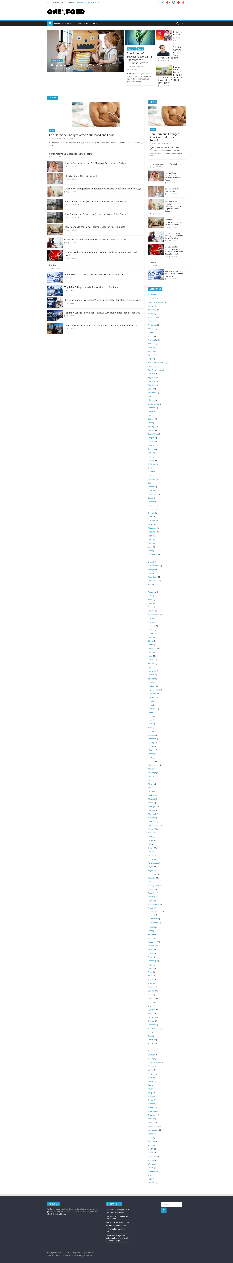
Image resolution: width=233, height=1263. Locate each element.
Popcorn (151, 900)
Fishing (151, 596)
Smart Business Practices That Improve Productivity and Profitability (100, 325)
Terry (150, 1092)
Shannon (151, 998)
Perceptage (152, 874)
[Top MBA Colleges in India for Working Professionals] (55, 286)
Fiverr (150, 599)
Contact (69, 23)
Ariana (150, 336)
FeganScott (152, 577)
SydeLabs (152, 1077)
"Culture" (151, 298)
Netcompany (153, 825)
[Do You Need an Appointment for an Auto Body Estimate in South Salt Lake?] (55, 251)
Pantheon (152, 859)
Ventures (151, 1141)
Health (150, 660)
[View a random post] (183, 23)
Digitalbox (152, 532)
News (52, 131)
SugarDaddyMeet (155, 1062)
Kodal (150, 727)
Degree (151, 524)
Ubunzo (151, 1122)
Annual (150, 328)
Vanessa (151, 1134)
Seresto (151, 991)
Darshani (151, 520)
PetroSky (151, 878)
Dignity (151, 535)
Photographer (153, 885)
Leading (151, 742)
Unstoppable (153, 1130)
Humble (151, 675)
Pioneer (151, 889)
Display (151, 543)
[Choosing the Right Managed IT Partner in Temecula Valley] (55, 238)
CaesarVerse (153, 434)
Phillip (150, 882)
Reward (151, 953)
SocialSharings (153, 1028)
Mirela (150, 791)
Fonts (152, 915)
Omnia (150, 855)
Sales (150, 972)
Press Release (153, 904)
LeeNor (151, 746)
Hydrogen (152, 678)
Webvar (151, 1160)
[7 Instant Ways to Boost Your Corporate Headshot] (164, 46)
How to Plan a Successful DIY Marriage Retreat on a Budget (99, 2)
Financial (151, 592)
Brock (150, 423)
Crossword (152, 505)
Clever (150, 471)
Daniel (150, 517)
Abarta (150, 306)
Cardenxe (151, 445)
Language (152, 735)
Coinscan (151, 479)
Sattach (151, 979)
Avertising (152, 351)
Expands (151, 562)
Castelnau (152, 449)
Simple (140, 49)
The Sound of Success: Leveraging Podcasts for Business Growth (139, 58)
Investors (151, 708)
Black (150, 389)
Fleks (150, 603)
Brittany (151, 419)
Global (150, 641)
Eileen (150, 550)
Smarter (151, 1021)
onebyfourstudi (132, 69)
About (96, 23)
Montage (151, 806)
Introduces (152, 701)
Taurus (151, 1085)
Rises (150, 957)
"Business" (152, 295)
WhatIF (151, 1168)
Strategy (151, 1058)
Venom (151, 1137)
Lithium (151, 754)
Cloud (150, 475)
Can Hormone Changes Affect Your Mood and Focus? (82, 135)
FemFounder (153, 581)
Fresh (150, 629)
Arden (150, 332)
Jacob (68, 68)
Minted (151, 787)
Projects (58, 23)
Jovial (150, 724)
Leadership (152, 739)
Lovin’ (150, 757)
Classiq (151, 468)
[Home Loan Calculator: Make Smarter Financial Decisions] (55, 273)
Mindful (151, 784)
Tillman (151, 1096)
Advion (150, 313)
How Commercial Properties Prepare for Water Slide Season (95, 201)
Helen (150, 667)
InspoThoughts (154, 690)
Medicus (151, 776)
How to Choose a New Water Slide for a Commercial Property (83, 63)
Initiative (151, 682)
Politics (151, 897)
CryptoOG (152, 513)
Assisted (151, 347)
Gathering (152, 637)
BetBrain (151, 374)
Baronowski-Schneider (157, 362)
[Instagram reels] (164, 31)
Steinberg (151, 1047)
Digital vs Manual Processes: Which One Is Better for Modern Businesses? (102, 299)
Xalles (150, 1179)
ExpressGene (153, 566)
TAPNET (151, 1081)
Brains (150, 411)
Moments (152, 799)
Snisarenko (152, 1025)
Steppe (151, 1051)
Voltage (151, 1152)
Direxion (151, 539)
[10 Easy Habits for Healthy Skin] (55, 175)
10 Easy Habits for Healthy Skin (80, 175)
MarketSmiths (153, 765)
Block (150, 396)
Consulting (152, 490)
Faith (150, 573)
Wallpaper (154, 922)
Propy (150, 930)
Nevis (150, 833)
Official (151, 851)
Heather (151, 663)
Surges (150, 1073)
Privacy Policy (83, 23)
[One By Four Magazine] (50, 23)
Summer (151, 1066)
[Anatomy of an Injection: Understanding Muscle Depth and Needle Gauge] (55, 187)
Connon (151, 486)
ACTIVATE (152, 310)
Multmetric (152, 814)
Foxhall (151, 618)
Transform (152, 1115)
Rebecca (151, 938)
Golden (151, 645)
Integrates (152, 693)
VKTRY (150, 1149)
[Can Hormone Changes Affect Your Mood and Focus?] (96, 103)
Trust (150, 1119)
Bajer (150, 359)
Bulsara (151, 430)
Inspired (151, 686)
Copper (151, 498)
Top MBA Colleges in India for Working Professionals (91, 287)
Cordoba (151, 502)
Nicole (150, 840)
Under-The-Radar (155, 1126)
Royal (150, 964)
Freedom (151, 626)
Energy (150, 558)
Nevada (151, 829)
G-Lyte (150, 633)
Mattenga (152, 772)
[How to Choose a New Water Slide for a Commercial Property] (85, 31)
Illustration (131, 49)
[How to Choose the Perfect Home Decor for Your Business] (55, 226)
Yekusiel (151, 1183)
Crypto (150, 509)
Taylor (150, 1088)
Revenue (151, 949)
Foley (150, 607)
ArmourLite (152, 340)
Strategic (151, 1055)
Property (151, 927)
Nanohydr (152, 818)
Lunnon (151, 761)
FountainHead (153, 614)
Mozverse (152, 810)
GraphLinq (152, 648)
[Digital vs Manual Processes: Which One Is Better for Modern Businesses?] (55, 299)
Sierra (150, 1006)
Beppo (150, 366)
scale (150, 983)
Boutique (151, 407)
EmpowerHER (153, 554)
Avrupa (151, 355)
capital (150, 441)
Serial (150, 994)
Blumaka (151, 400)
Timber (151, 1100)
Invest (150, 705)
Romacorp (152, 961)
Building (151, 426)
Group (150, 652)
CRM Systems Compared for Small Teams (70, 153)
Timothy (151, 1104)
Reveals (151, 946)
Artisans (151, 344)
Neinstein (151, 821)
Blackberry (152, 392)
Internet (151, 697)
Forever (151, 611)
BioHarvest (152, 381)
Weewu (151, 1164)
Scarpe (150, 987)
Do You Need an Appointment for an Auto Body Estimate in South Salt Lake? (101, 253)
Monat (150, 803)
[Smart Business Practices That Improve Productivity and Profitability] (55, 324)
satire (150, 976)
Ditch (150, 547)
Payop (150, 867)
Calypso (151, 438)
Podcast (151, 893)
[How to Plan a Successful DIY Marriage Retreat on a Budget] (55, 162)
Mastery (151, 769)
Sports (150, 1043)
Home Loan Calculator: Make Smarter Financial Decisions (94, 274)
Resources (152, 942)
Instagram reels (177, 33)
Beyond (151, 377)
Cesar (150, 456)
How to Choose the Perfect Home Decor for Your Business (94, 226)
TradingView (153, 1111)
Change (151, 460)
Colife (150, 483)
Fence (150, 584)
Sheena (151, 1002)
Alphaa (150, 321)
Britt (149, 415)
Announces (152, 325)
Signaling (151, 1009)
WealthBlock (153, 1156)
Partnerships (153, 863)
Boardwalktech (154, 404)
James (150, 716)
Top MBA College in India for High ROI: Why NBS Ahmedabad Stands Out (102, 312)
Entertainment (57, 57)
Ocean (150, 848)
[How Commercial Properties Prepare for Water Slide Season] (55, 200)
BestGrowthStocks (155, 370)
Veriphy (151, 1145)
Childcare (151, 464)
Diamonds (152, 528)
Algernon (151, 317)
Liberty (150, 750)
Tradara (151, 1107)
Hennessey (152, 671)
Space (150, 1036)
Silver (150, 1013)
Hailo (150, 656)
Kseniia (151, 731)
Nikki (150, 844)
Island (150, 712)
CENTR (151, 453)
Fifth (150, 588)
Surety (150, 1070)
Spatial (150, 1040)
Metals (150, 780)
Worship (151, 1175)
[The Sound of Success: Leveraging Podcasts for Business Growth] (140, 31)
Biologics (151, 385)
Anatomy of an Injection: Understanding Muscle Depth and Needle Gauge (102, 188)
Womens (151, 1171)
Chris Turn (69, 138)
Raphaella (152, 934)
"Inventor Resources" (156, 302)
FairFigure (152, 569)
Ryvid (150, 968)
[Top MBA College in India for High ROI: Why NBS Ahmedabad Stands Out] (55, 311)
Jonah (150, 720)
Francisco (152, 622)
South (150, 1032)
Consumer (152, 494)
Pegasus (151, 870)
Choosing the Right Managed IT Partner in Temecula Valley (95, 239)
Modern (151, 795)
